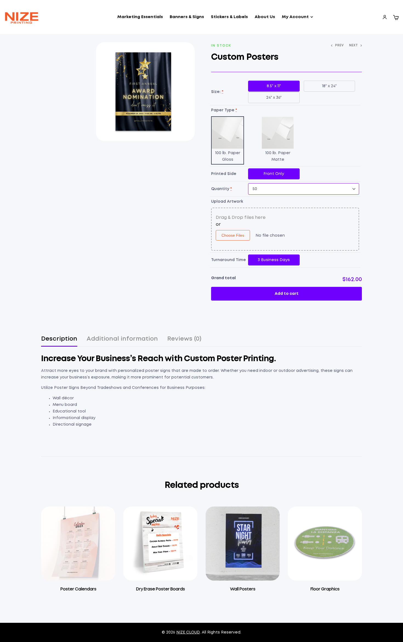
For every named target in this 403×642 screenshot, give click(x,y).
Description (59, 339)
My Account (295, 17)
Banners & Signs (187, 17)
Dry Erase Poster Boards (160, 589)
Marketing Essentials (140, 17)
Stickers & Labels (229, 17)
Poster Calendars (78, 589)
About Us (265, 17)
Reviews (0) (184, 339)
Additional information (122, 339)
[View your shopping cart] (396, 17)
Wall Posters (242, 589)
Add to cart (287, 293)
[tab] (59, 341)
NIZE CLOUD (188, 632)
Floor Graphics (324, 589)
